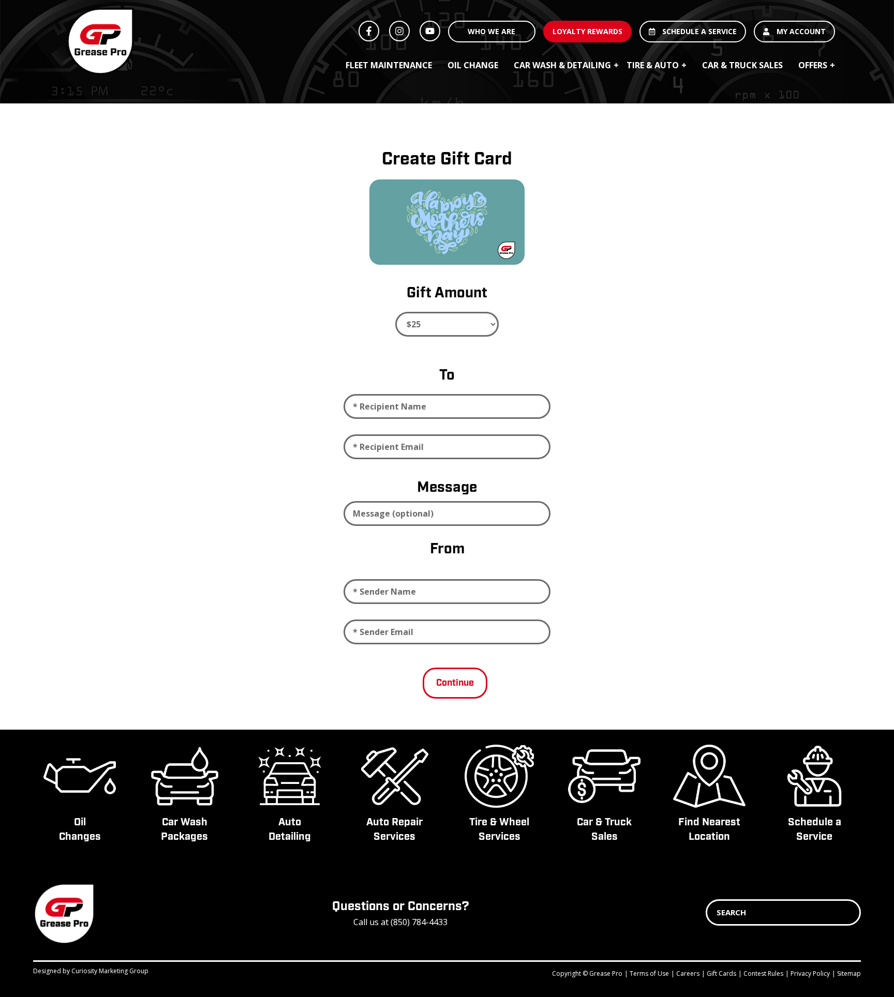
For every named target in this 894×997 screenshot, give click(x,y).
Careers (687, 973)
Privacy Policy (810, 973)
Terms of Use (649, 973)
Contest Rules (763, 973)
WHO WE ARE (491, 31)
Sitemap (849, 973)
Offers (812, 65)
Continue (455, 683)
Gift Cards (721, 973)
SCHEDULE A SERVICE (698, 31)
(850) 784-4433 (419, 922)
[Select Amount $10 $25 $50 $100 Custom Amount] (447, 324)
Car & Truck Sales (742, 65)
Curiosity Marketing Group (109, 970)
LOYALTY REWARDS (587, 31)
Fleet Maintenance (389, 65)
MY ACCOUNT (800, 31)
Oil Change (473, 65)
